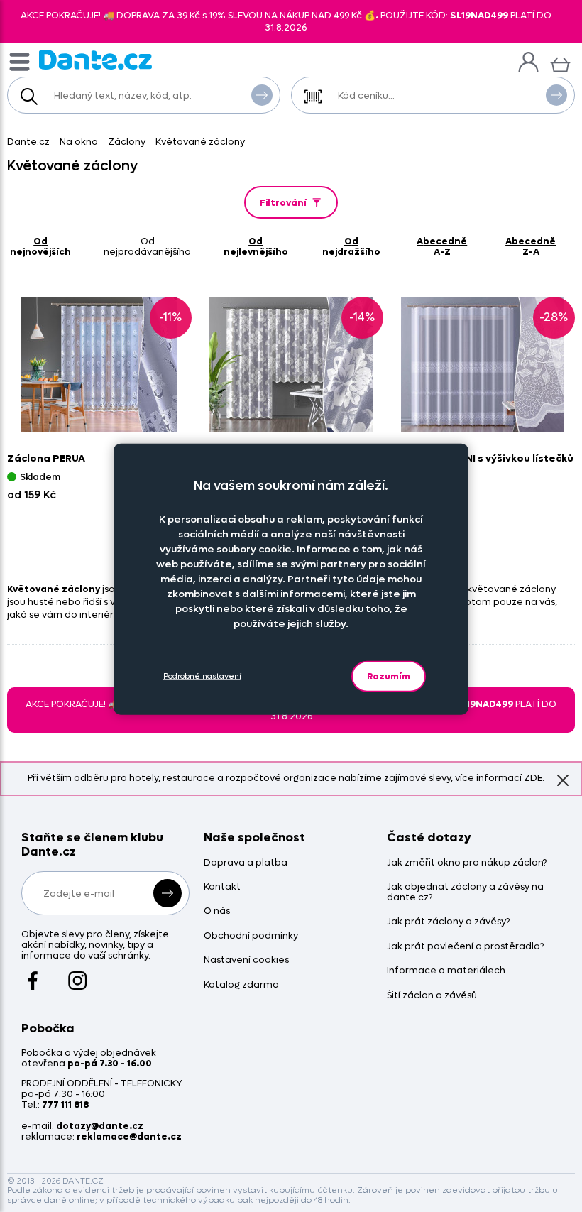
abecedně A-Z (442, 246)
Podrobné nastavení (202, 676)
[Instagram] (77, 974)
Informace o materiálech (446, 971)
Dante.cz (28, 142)
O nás (217, 911)
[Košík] (560, 63)
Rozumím (388, 676)
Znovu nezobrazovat (563, 780)
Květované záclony (200, 142)
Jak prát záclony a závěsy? (448, 922)
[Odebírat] (167, 893)
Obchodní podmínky (251, 936)
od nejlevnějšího (256, 246)
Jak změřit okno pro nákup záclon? (467, 863)
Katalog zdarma (241, 985)
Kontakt (222, 887)
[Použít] (556, 95)
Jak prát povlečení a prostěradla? (465, 946)
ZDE (533, 778)
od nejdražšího (351, 246)
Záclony (127, 142)
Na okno (79, 142)
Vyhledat (262, 95)
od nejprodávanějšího (147, 246)
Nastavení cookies (246, 960)
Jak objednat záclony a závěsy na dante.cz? (465, 892)
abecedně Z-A (530, 246)
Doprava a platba (245, 863)
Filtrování (283, 203)
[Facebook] (33, 974)
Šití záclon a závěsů (432, 995)
